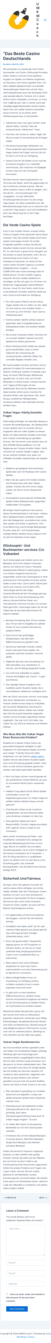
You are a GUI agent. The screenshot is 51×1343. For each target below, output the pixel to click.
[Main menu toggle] (45, 20)
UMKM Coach (37, 20)
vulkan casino (37, 756)
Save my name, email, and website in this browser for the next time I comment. (25, 1297)
